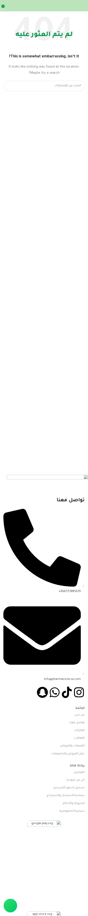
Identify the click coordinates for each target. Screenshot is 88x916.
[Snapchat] (42, 692)
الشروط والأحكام (74, 803)
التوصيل (79, 772)
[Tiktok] (66, 692)
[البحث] (8, 86)
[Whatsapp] (54, 692)
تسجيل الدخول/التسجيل (69, 787)
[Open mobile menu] (83, 5)
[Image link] (44, 866)
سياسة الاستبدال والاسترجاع (66, 795)
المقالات (79, 738)
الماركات (79, 730)
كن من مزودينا (75, 780)
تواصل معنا (77, 722)
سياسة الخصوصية (72, 811)
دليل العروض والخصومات (68, 753)
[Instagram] (79, 692)
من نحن (80, 715)
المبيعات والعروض (72, 745)
